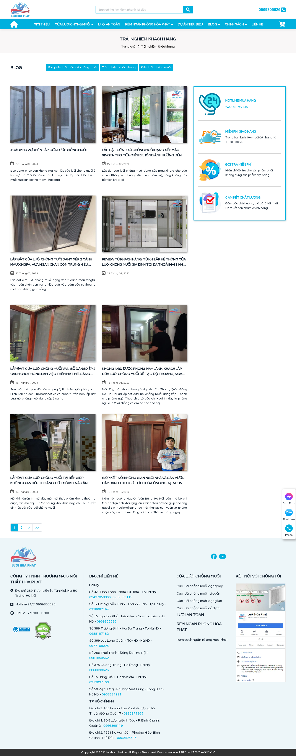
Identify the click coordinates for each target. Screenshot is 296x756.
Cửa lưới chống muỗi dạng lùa (199, 601)
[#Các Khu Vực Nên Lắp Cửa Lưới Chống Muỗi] (53, 114)
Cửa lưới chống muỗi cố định (198, 608)
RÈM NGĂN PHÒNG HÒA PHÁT (147, 24)
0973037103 (99, 682)
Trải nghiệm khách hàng (119, 67)
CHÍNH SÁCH (234, 24)
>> (37, 527)
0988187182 (99, 633)
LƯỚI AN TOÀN (109, 24)
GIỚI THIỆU (42, 24)
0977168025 (99, 646)
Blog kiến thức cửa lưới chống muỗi (72, 67)
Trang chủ (128, 46)
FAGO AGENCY (203, 752)
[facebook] (214, 557)
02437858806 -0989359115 (110, 597)
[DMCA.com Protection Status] (43, 631)
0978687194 (99, 609)
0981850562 (99, 658)
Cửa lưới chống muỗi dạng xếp (200, 586)
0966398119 (113, 725)
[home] (20, 9)
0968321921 (111, 694)
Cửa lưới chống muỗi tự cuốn (198, 593)
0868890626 (99, 670)
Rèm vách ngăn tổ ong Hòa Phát (202, 639)
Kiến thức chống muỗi (156, 67)
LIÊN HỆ (257, 24)
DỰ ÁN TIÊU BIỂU (190, 24)
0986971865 (133, 713)
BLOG (212, 24)
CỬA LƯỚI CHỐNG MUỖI (72, 24)
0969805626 (106, 621)
